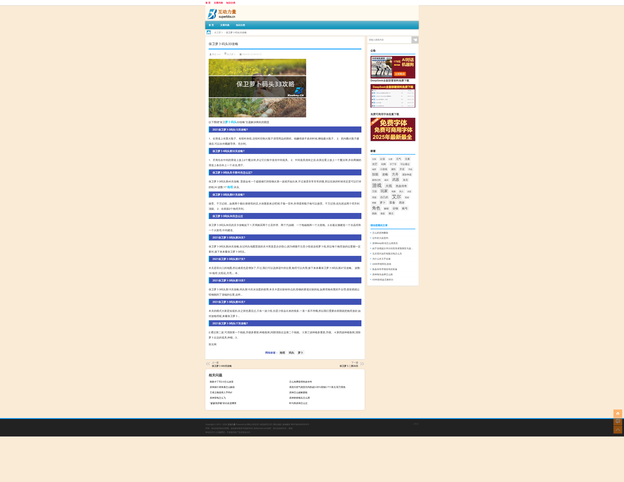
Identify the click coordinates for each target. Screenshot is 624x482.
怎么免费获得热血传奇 (300, 381)
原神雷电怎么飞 (218, 397)
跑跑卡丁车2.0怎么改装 (222, 381)
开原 (402, 169)
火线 (388, 185)
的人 (401, 191)
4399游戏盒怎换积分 (382, 279)
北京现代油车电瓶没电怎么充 (387, 253)
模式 (386, 179)
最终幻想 (376, 179)
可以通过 (405, 164)
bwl (219, 54)
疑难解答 (286, 424)
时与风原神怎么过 (298, 403)
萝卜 (228, 122)
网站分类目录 (253, 424)
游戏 (377, 184)
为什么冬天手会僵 (381, 258)
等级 (374, 197)
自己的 (384, 197)
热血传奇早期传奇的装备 (384, 269)
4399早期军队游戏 (381, 263)
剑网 (383, 164)
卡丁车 (393, 164)
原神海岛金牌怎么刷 (382, 274)
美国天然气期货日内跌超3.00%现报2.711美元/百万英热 (317, 387)
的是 (409, 191)
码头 (234, 122)
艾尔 (396, 196)
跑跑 (374, 213)
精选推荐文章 (266, 424)
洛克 (405, 179)
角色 (376, 208)
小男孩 (416, 423)
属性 (393, 169)
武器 (395, 179)
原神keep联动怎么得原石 (385, 243)
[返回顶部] (617, 429)
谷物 (395, 208)
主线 (374, 159)
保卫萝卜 (218, 32)
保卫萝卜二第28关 (349, 365)
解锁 (386, 208)
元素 (407, 158)
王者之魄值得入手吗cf (221, 392)
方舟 (395, 174)
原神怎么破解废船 (298, 392)
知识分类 (230, 2)
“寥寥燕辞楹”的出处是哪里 (223, 403)
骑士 (391, 213)
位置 (390, 159)
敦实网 (212, 344)
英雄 (407, 197)
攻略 (385, 174)
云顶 (382, 158)
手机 (410, 169)
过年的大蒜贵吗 (380, 237)
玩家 (384, 190)
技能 (375, 174)
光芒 (374, 164)
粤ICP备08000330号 (300, 424)
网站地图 (277, 424)
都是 (383, 213)
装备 (392, 202)
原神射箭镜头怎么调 (299, 397)
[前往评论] (617, 421)
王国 (374, 191)
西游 (401, 202)
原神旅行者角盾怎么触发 (222, 387)
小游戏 (383, 169)
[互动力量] (222, 6)
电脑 (394, 191)
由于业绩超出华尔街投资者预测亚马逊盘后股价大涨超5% (393, 248)
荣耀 (374, 202)
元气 (398, 158)
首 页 (208, 2)
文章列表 (218, 2)
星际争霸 (406, 174)
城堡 (374, 169)
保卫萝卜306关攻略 (222, 365)
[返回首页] (617, 413)
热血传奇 (401, 186)
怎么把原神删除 (380, 232)
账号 (405, 208)
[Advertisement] (97, 459)
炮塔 (230, 187)
